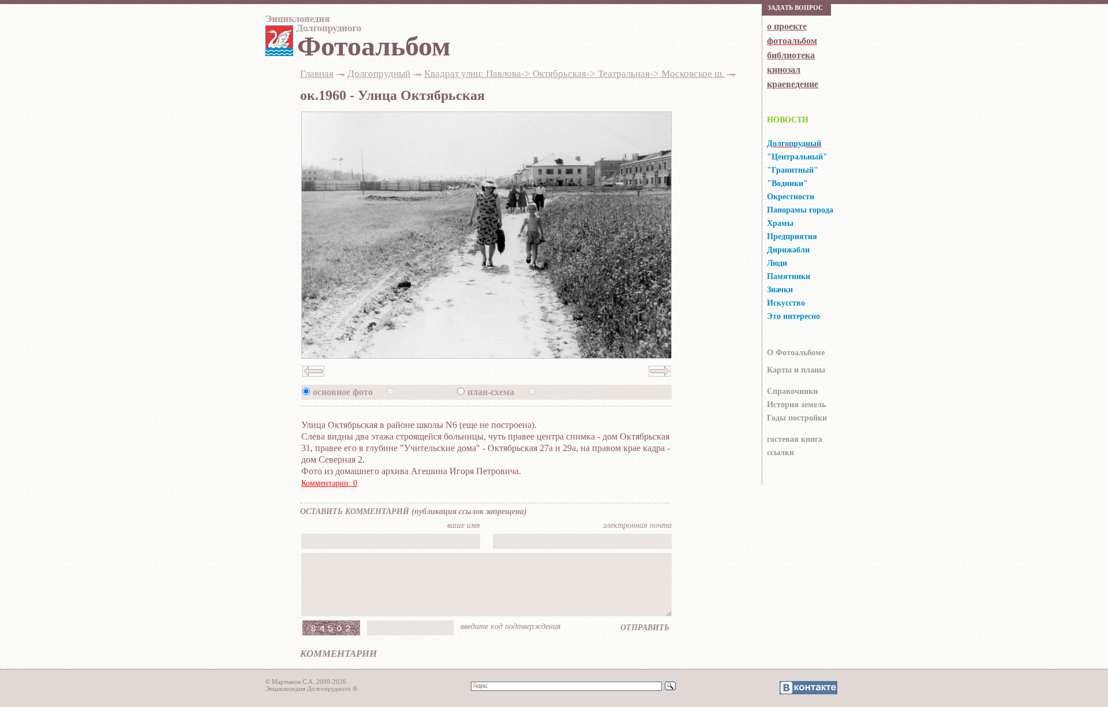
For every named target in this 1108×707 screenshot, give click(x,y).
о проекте (787, 26)
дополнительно (569, 392)
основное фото (343, 392)
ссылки (780, 452)
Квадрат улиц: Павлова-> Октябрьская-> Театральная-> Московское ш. (574, 73)
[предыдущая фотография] (313, 380)
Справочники (792, 391)
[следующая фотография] (660, 380)
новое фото (420, 392)
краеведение (792, 84)
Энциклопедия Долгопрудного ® (311, 688)
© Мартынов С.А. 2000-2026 (305, 681)
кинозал (783, 70)
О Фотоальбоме (796, 352)
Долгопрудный (378, 73)
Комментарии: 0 (329, 483)
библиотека (791, 55)
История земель (796, 404)
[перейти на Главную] (311, 27)
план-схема (490, 392)
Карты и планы (796, 370)
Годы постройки (797, 418)
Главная (317, 73)
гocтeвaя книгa (794, 439)
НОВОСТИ (787, 120)
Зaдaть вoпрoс (795, 7)
